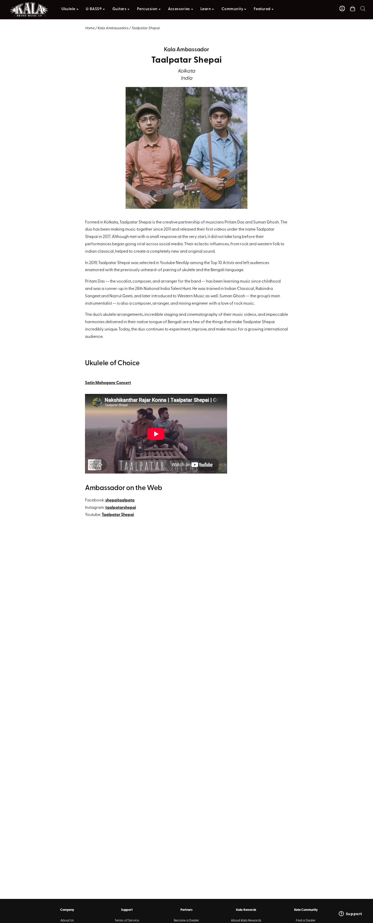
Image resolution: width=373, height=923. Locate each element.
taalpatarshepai (120, 508)
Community (232, 9)
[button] (362, 8)
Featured (262, 9)
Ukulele (68, 9)
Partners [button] (186, 910)
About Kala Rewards (246, 920)
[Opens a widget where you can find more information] (350, 914)
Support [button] (126, 910)
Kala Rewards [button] (246, 910)
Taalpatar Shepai (118, 515)
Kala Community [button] (306, 910)
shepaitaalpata (119, 500)
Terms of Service (127, 920)
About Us (67, 920)
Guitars (119, 9)
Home (89, 28)
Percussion (147, 9)
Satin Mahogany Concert (108, 383)
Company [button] (67, 910)
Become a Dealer (186, 920)
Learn (205, 9)
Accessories (179, 9)
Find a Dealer (306, 920)
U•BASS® (94, 9)
